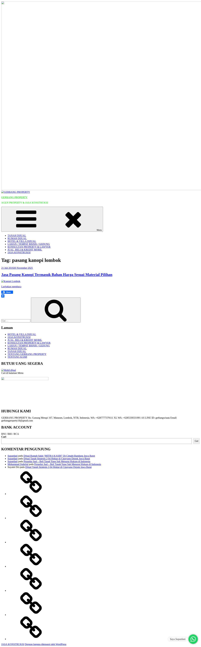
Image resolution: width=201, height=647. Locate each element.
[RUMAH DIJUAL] (31, 518)
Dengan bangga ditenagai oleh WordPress (45, 644)
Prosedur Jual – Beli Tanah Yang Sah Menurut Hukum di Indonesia (57, 461)
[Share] (100, 296)
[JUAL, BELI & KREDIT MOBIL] (31, 614)
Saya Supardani (177, 639)
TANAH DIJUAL (17, 235)
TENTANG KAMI (17, 357)
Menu (99, 230)
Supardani (13, 455)
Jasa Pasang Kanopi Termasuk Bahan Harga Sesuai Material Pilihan (56, 275)
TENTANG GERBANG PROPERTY (27, 354)
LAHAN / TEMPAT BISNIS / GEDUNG (29, 244)
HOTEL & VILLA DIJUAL (22, 241)
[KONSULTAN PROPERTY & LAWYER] (31, 590)
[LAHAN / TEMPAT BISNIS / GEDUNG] (31, 566)
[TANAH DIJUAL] (31, 493)
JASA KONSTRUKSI (19, 252)
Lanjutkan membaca (11, 286)
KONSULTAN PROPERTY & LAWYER (29, 247)
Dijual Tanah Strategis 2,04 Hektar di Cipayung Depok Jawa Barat (57, 458)
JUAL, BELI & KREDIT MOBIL (25, 249)
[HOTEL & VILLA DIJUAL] (31, 542)
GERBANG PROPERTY (14, 197)
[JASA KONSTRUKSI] (31, 639)
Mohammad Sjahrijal (18, 464)
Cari (3, 436)
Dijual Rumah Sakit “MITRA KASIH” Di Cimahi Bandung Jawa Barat (59, 455)
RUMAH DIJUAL (17, 238)
